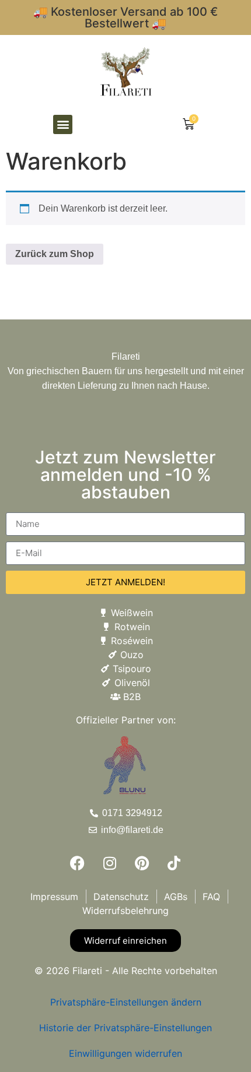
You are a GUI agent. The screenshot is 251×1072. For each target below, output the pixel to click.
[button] (62, 124)
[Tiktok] (174, 863)
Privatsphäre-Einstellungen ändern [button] (125, 1002)
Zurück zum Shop (54, 254)
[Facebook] (77, 863)
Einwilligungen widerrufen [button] (125, 1053)
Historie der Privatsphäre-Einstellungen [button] (125, 1028)
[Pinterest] (141, 863)
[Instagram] (109, 863)
